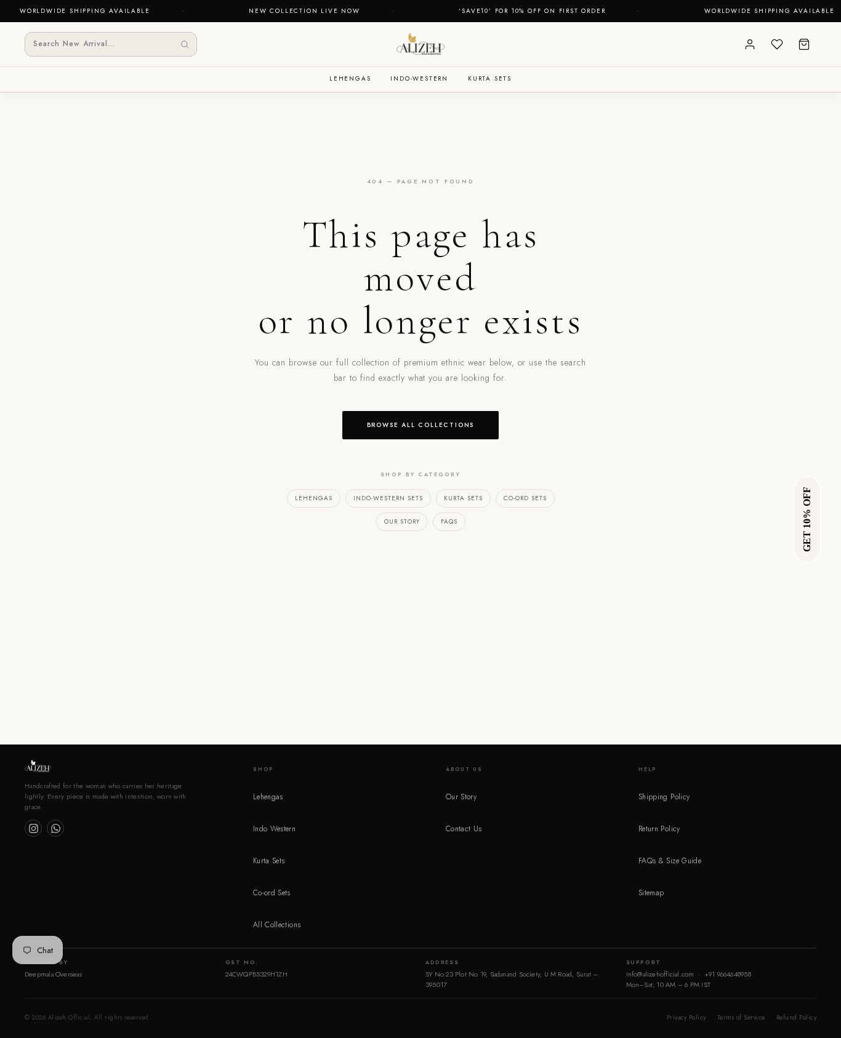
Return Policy (659, 828)
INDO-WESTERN (419, 78)
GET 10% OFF (807, 519)
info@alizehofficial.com (660, 974)
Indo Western (274, 828)
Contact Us (464, 828)
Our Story (402, 521)
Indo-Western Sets (388, 498)
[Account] (750, 44)
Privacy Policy (686, 1017)
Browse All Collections (421, 424)
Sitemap (651, 892)
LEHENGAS (350, 78)
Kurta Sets (463, 498)
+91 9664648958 (727, 974)
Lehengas (313, 498)
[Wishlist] (777, 44)
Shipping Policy (664, 796)
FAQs (449, 521)
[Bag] (804, 44)
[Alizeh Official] (420, 44)
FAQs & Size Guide (669, 860)
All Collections (276, 924)
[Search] (184, 44)
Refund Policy (796, 1017)
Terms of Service (741, 1017)
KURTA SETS (490, 78)
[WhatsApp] (55, 828)
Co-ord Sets (525, 498)
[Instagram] (33, 828)
